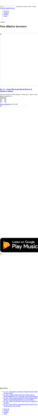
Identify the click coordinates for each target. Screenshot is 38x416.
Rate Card (6, 409)
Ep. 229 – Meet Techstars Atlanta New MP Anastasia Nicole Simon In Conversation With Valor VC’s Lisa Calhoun (20, 398)
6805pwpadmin (4, 104)
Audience (6, 410)
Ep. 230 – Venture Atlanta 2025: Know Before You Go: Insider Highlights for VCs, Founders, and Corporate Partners (21, 395)
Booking (6, 412)
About (5, 413)
